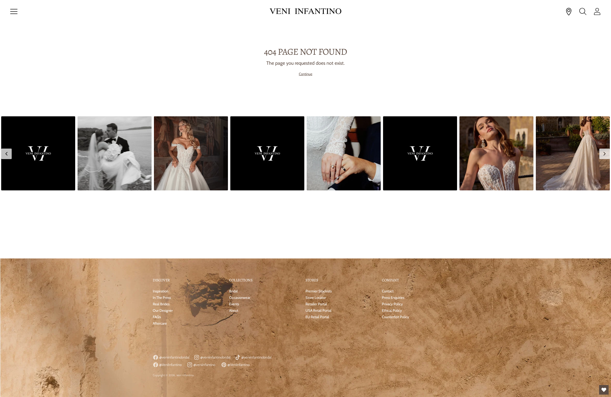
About (233, 243)
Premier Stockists (319, 224)
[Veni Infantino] (305, 11)
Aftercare (160, 256)
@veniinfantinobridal (174, 290)
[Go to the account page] (597, 11)
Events (234, 237)
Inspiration (160, 224)
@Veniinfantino (238, 298)
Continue (305, 74)
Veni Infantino (185, 308)
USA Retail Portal (319, 243)
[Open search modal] (583, 11)
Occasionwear (239, 231)
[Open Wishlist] (604, 390)
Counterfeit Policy (395, 250)
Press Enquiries (393, 231)
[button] (38, 153)
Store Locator (316, 231)
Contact (388, 224)
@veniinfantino (204, 298)
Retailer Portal (316, 237)
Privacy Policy (392, 237)
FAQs (157, 250)
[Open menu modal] (14, 11)
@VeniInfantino (170, 298)
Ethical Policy (392, 243)
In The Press (162, 231)
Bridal (233, 224)
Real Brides (161, 237)
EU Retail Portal (317, 250)
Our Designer (163, 243)
